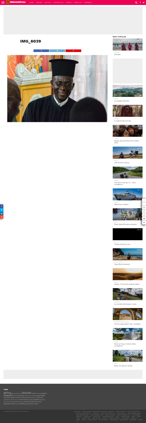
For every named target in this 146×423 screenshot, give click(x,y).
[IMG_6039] (57, 121)
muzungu (30, 399)
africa (7, 392)
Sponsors (133, 419)
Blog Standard (110, 415)
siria (30, 401)
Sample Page (114, 419)
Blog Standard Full (123, 415)
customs (21, 395)
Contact (79, 416)
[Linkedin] (1, 213)
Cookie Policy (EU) (108, 416)
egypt (38, 395)
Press (78, 419)
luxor (35, 397)
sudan (40, 401)
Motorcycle (58, 2)
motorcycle (23, 399)
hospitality (6, 397)
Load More (125, 418)
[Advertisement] (73, 20)
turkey (22, 404)
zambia (36, 404)
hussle (13, 397)
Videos (68, 2)
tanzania (6, 404)
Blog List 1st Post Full (108, 413)
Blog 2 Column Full (133, 411)
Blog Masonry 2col (134, 413)
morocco (16, 399)
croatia (15, 395)
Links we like (86, 418)
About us (77, 2)
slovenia (34, 401)
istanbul (18, 397)
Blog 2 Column (120, 411)
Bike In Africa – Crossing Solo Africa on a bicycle (98, 411)
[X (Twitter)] (1, 210)
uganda (27, 404)
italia (22, 397)
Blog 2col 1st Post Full (83, 413)
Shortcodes (124, 419)
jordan (27, 397)
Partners (88, 2)
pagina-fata (42, 399)
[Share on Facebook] (41, 50)
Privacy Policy (92, 419)
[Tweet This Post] (57, 50)
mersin (12, 399)
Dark (117, 416)
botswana (38, 393)
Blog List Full (121, 413)
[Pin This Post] (73, 50)
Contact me (87, 416)
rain (7, 401)
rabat (4, 401)
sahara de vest (19, 401)
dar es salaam (32, 395)
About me (77, 411)
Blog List (96, 413)
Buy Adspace (136, 415)
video (32, 404)
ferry (43, 395)
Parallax (134, 418)
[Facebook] (1, 206)
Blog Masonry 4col (97, 415)
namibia (36, 399)
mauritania (39, 397)
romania (11, 401)
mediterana (6, 399)
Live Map (39, 2)
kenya (31, 397)
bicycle (26, 392)
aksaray (13, 393)
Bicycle (48, 2)
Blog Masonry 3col (82, 415)
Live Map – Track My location (111, 418)
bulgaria (44, 393)
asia (17, 393)
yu (77, 421)
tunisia (13, 404)
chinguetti (8, 395)
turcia (17, 404)
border (33, 393)
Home (31, 2)
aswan (20, 393)
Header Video (125, 416)
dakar (25, 395)
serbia (26, 401)
